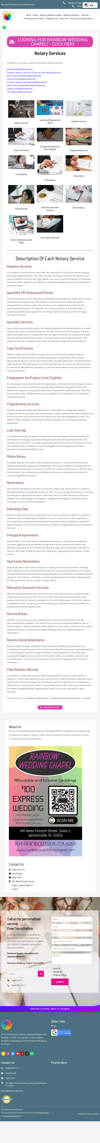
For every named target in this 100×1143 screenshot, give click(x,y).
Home (28, 15)
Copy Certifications (20, 348)
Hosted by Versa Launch (88, 1114)
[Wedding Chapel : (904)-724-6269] (64, 3)
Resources (64, 18)
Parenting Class (17, 509)
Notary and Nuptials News (81, 18)
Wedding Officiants (71, 15)
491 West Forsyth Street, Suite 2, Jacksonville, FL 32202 (23, 885)
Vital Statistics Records (22, 669)
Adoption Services (19, 266)
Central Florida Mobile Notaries (21, 79)
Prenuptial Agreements (22, 535)
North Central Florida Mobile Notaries (24, 75)
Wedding (57, 971)
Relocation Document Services (28, 587)
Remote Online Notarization (26, 640)
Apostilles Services (20, 322)
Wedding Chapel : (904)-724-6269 (82, 2)
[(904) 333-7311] (8, 985)
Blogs (53, 1025)
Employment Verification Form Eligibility (34, 378)
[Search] (41, 974)
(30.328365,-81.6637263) (12, 1091)
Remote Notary (17, 614)
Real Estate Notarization (23, 561)
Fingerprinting (52, 18)
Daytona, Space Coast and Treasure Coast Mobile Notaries (34, 72)
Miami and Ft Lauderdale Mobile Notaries (26, 85)
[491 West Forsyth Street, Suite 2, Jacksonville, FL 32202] (2, 1083)
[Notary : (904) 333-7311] (73, 6)
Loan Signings (16, 430)
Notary (35, 15)
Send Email (17, 873)
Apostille (85, 15)
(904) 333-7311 (18, 869)
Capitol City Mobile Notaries (19, 88)
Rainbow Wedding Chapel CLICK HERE (25, 963)
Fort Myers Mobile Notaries (19, 91)
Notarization (15, 482)
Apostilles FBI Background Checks (30, 292)
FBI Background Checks (34, 18)
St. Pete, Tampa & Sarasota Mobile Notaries (27, 82)
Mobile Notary (16, 456)
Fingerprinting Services (23, 404)
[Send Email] (2, 1073)
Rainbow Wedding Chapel (51, 15)
